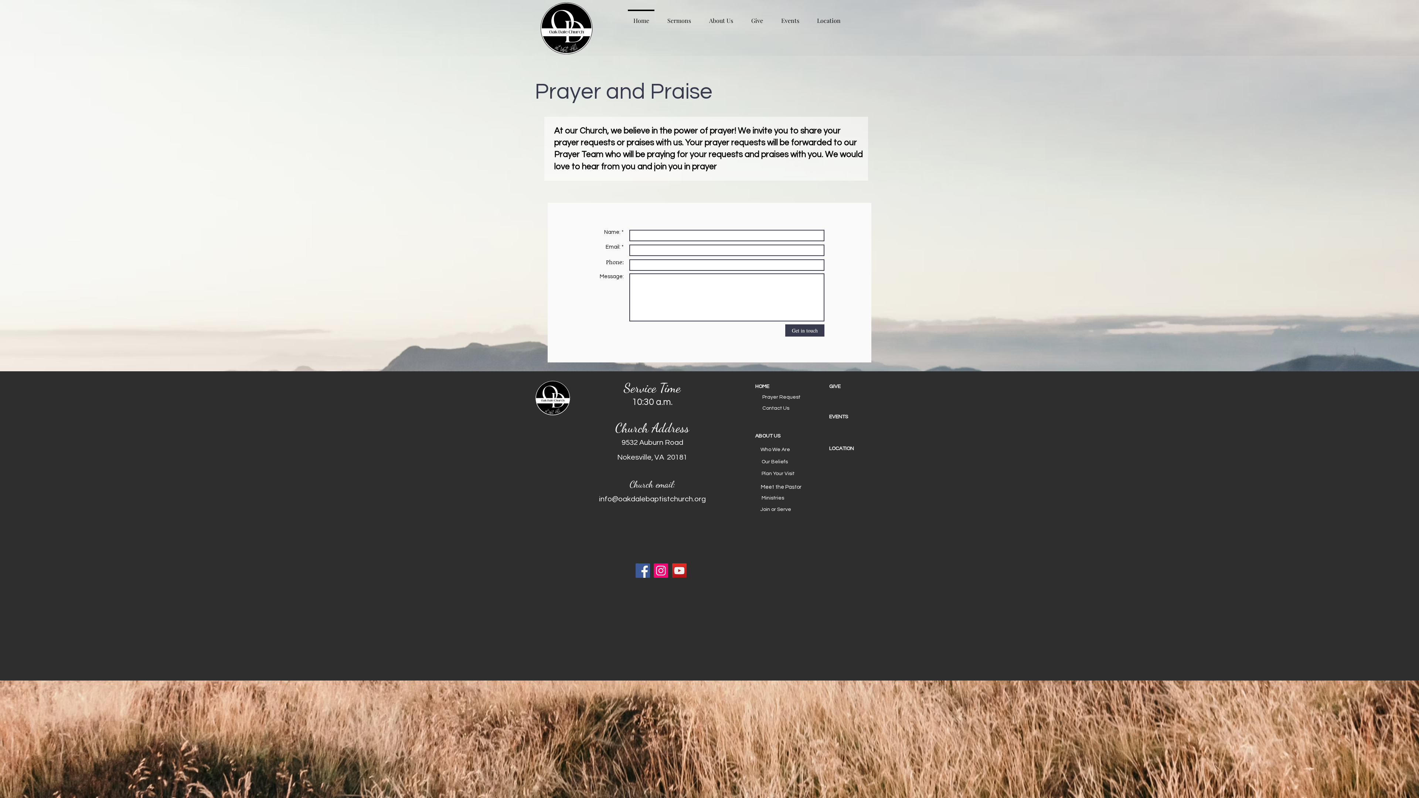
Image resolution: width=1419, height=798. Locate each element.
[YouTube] (679, 570)
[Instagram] (661, 570)
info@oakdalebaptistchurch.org (652, 499)
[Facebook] (643, 570)
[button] (781, 436)
